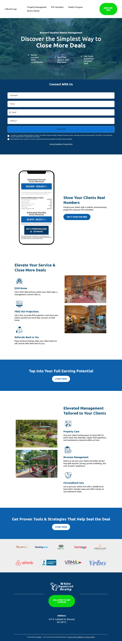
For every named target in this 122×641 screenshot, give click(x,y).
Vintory (39, 637)
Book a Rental (33, 11)
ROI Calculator (57, 7)
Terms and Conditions (76, 637)
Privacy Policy (68, 144)
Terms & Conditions (55, 144)
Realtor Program (76, 7)
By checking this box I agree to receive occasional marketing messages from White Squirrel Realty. (41, 139)
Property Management (36, 7)
